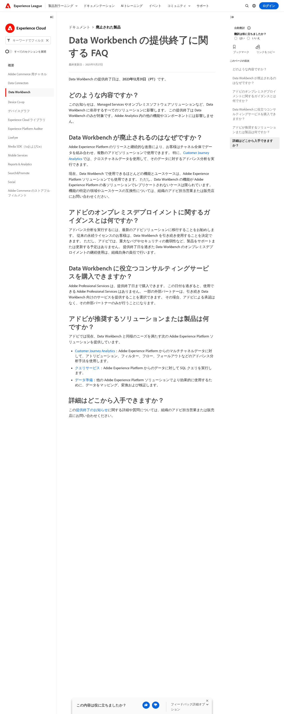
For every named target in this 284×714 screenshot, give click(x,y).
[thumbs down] (155, 705)
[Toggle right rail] (232, 17)
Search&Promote (19, 173)
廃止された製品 (108, 27)
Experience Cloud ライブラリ (26, 120)
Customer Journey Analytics (95, 351)
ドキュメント (79, 27)
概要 (11, 65)
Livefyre (13, 138)
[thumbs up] (146, 705)
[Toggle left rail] (52, 17)
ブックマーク (241, 52)
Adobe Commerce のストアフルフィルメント (29, 193)
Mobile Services (18, 155)
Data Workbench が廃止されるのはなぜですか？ (254, 80)
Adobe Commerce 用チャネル (27, 74)
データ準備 (84, 380)
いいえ (256, 38)
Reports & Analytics (20, 164)
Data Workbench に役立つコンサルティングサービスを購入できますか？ (254, 114)
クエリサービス (87, 368)
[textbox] (28, 40)
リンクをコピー (265, 52)
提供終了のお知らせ (92, 410)
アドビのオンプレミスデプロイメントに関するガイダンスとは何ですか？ (254, 96)
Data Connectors (18, 83)
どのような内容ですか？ (250, 69)
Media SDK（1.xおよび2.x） (25, 146)
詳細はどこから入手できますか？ (253, 143)
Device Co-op (16, 102)
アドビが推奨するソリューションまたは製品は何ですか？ (254, 129)
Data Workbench (19, 92)
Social (11, 182)
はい (242, 38)
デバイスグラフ (19, 111)
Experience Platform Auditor (25, 129)
